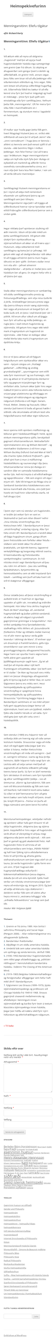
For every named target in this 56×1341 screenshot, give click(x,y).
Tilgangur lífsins (10, 1185)
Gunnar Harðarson (41, 1153)
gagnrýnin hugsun (18, 1152)
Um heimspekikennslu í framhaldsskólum (23, 1293)
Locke (50, 1163)
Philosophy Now (11, 1256)
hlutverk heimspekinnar (13, 1160)
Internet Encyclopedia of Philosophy (20, 1238)
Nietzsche (20, 1170)
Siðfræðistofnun (11, 1271)
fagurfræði (10, 1149)
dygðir (49, 1147)
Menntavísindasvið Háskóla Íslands (20, 1245)
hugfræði (27, 1160)
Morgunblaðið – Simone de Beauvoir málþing (24, 1249)
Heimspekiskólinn (12, 1216)
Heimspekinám (11, 1212)
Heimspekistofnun (12, 1220)
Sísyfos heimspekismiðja (15, 1267)
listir (45, 1163)
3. (5, 944)
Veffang (8, 1119)
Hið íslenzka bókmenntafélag (17, 1231)
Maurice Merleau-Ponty (13, 1168)
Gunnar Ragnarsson (12, 1155)
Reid (26, 1173)
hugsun (35, 1160)
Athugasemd (11, 1061)
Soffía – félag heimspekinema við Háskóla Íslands (26, 1275)
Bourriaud (41, 1147)
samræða (34, 1172)
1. (5, 926)
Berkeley (9, 1146)
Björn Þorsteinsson (25, 1146)
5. (5, 955)
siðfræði (12, 1176)
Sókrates (47, 1183)
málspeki (9, 1170)
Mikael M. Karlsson (31, 1168)
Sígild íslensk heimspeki (23, 1182)
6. (5, 974)
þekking (30, 1188)
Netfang (9, 1107)
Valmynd (28, 14)
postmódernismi (43, 1170)
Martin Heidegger (40, 1166)
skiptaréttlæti (26, 1177)
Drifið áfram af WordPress (15, 1335)
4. (5, 948)
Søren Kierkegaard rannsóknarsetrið (20, 1286)
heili (22, 1155)
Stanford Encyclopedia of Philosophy (21, 1282)
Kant (24, 1163)
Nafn (7, 1095)
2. (5, 941)
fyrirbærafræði (32, 1149)
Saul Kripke (44, 1173)
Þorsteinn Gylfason (15, 1187)
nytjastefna (31, 1170)
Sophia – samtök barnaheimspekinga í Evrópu (25, 1279)
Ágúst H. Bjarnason (25, 1185)
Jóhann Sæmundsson (12, 1163)
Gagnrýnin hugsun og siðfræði (18, 1205)
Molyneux (43, 1168)
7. (5, 985)
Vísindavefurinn (11, 1297)
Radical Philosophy (12, 1260)
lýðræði (28, 1165)
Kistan (6, 1242)
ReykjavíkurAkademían (14, 1264)
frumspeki (21, 1149)
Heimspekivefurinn (28, 6)
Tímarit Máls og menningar (16, 1290)
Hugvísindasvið (11, 1234)
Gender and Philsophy (14, 1209)
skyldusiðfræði (39, 1177)
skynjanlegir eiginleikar (13, 1180)
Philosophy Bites (11, 1253)
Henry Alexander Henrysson (24, 1157)
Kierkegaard (36, 1163)
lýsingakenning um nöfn (13, 1166)
